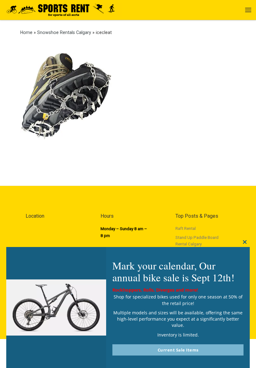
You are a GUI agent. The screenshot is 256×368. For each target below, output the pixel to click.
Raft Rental (185, 228)
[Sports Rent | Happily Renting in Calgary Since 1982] (63, 9)
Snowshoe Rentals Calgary (64, 32)
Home (26, 32)
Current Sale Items (178, 350)
